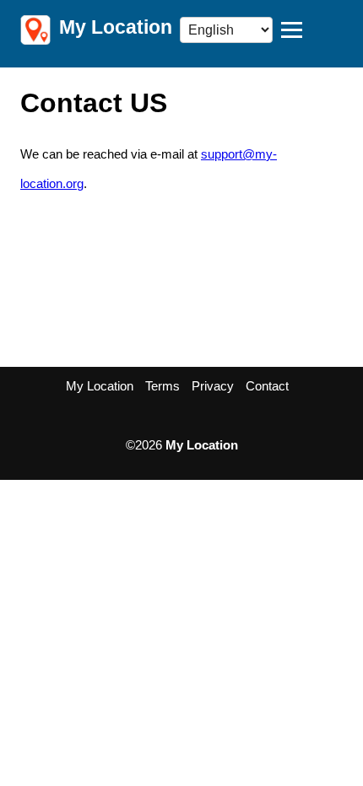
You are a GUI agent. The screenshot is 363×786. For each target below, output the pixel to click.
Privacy (213, 386)
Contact (267, 386)
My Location (99, 386)
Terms (162, 386)
